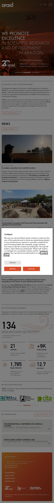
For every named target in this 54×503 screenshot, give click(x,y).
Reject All (31, 269)
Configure (12, 262)
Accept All (13, 269)
